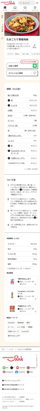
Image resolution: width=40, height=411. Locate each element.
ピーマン (11, 120)
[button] (26, 3)
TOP (3, 349)
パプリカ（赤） (13, 125)
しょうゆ (14, 105)
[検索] (20, 3)
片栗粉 (10, 110)
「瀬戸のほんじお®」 (15, 135)
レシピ (11, 349)
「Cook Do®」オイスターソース (18, 152)
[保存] (2, 38)
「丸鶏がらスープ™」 (18, 158)
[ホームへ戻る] (8, 3)
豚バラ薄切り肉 (13, 95)
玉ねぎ (10, 115)
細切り (14, 194)
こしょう (11, 141)
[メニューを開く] (37, 3)
